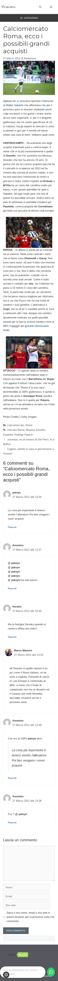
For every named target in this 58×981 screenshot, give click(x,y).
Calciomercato (15, 425)
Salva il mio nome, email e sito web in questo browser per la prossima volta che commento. (30, 917)
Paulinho (8, 434)
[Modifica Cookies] (6, 975)
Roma (29, 425)
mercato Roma (15, 429)
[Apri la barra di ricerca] (40, 7)
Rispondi (12, 527)
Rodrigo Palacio (24, 434)
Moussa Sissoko (35, 429)
